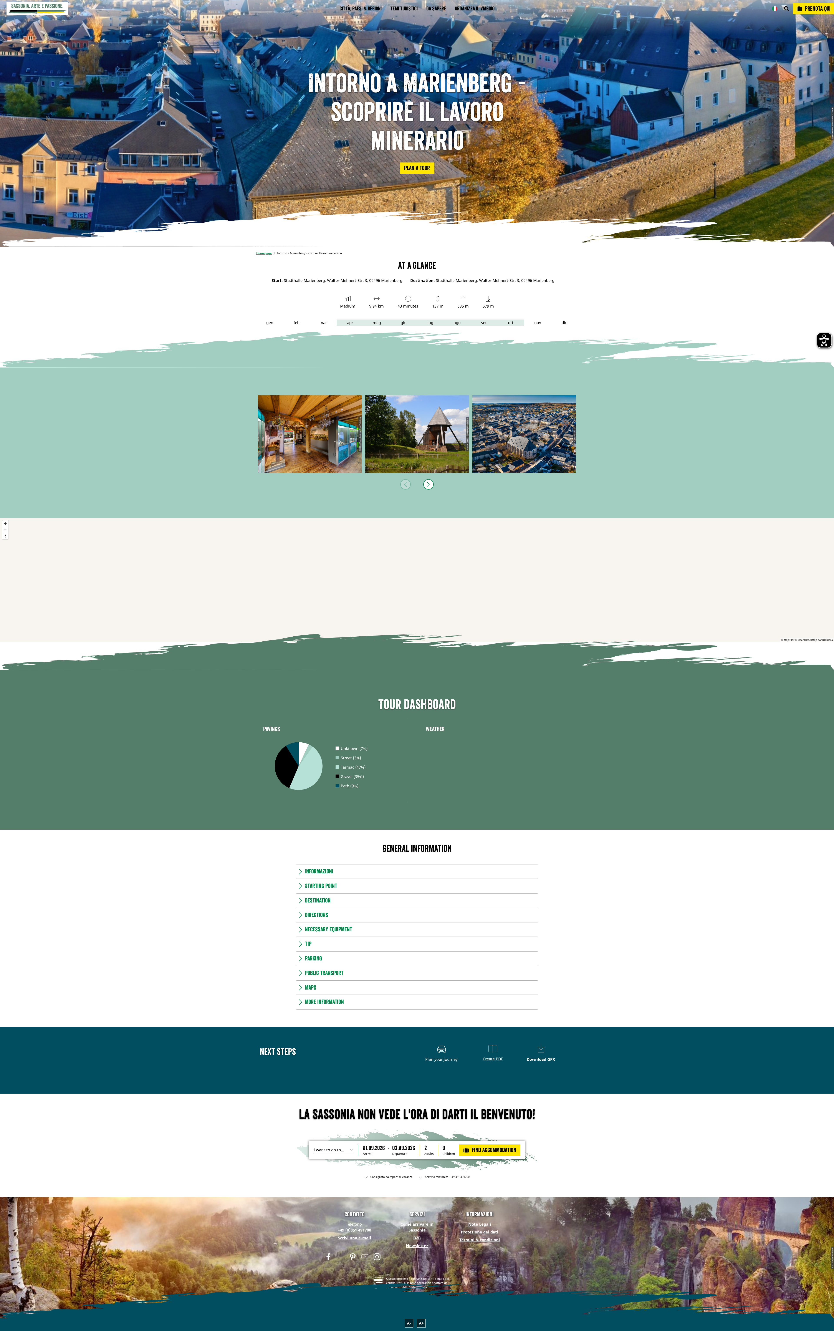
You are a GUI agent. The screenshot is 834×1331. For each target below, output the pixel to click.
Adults (429, 1153)
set (484, 322)
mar (323, 322)
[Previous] (405, 484)
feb (297, 322)
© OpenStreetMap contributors (814, 640)
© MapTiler (787, 640)
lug (430, 322)
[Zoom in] (5, 523)
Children (448, 1153)
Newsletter (417, 1245)
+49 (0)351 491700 (354, 1230)
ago (457, 322)
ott (510, 322)
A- (409, 1323)
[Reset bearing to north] (5, 536)
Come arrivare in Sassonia (417, 1227)
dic (564, 322)
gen (269, 322)
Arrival (367, 1153)
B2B (417, 1237)
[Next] (428, 484)
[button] (417, 168)
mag (377, 322)
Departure (399, 1153)
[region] (417, 580)
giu (404, 322)
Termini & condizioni (479, 1239)
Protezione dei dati (479, 1232)
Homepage (264, 253)
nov (537, 322)
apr (350, 322)
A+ (421, 1323)
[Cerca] (786, 8)
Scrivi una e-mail (354, 1237)
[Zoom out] (5, 530)
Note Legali (479, 1224)
